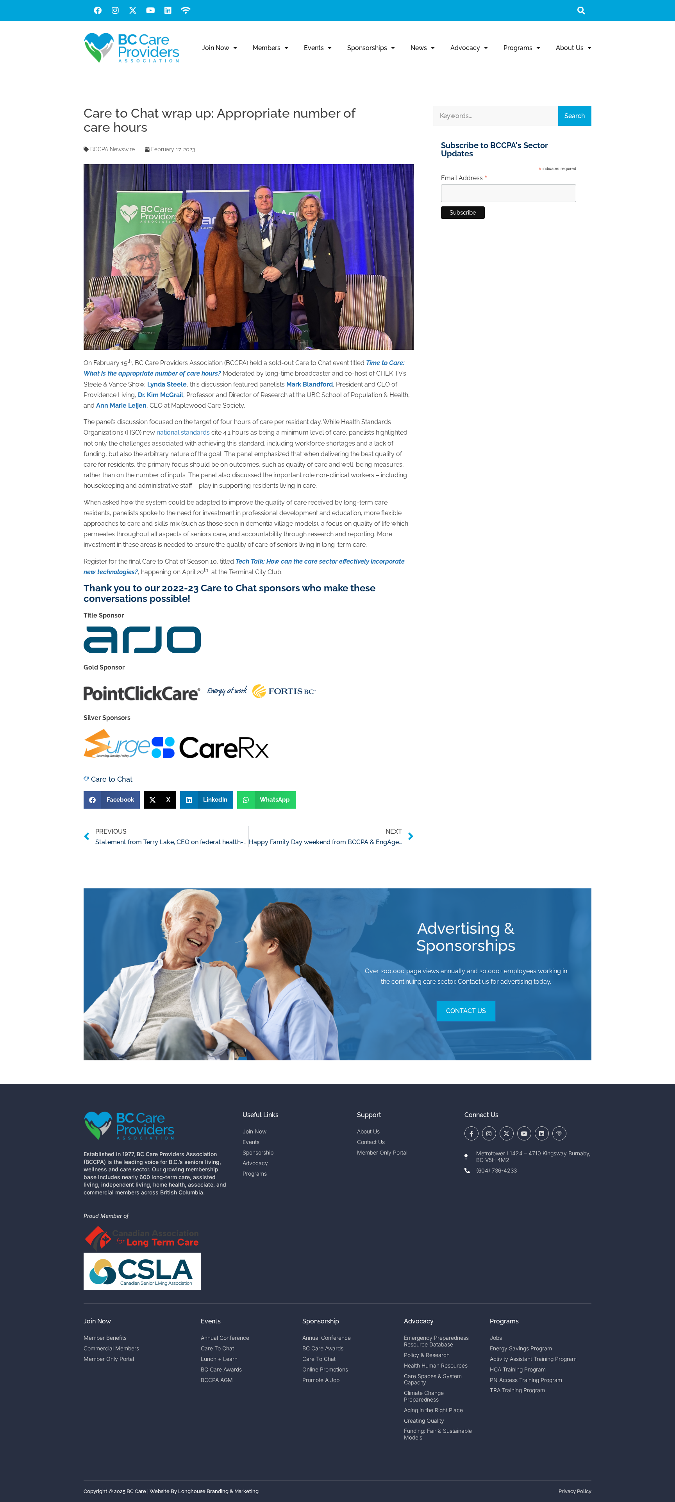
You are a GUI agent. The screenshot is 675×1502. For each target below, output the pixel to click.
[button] (581, 10)
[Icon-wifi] (559, 1133)
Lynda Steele (167, 384)
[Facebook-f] (471, 1133)
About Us (570, 48)
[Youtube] (150, 10)
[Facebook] (97, 10)
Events (314, 48)
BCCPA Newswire (112, 149)
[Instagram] (115, 10)
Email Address (464, 178)
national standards (183, 432)
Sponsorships (367, 48)
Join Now (215, 48)
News (419, 48)
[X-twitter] (133, 10)
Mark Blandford (309, 384)
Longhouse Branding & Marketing (218, 1491)
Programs (518, 48)
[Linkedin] (168, 10)
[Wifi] (185, 10)
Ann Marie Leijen (121, 405)
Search (574, 116)
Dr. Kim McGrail (160, 395)
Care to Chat (111, 779)
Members (266, 48)
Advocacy (465, 48)
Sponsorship (320, 1321)
